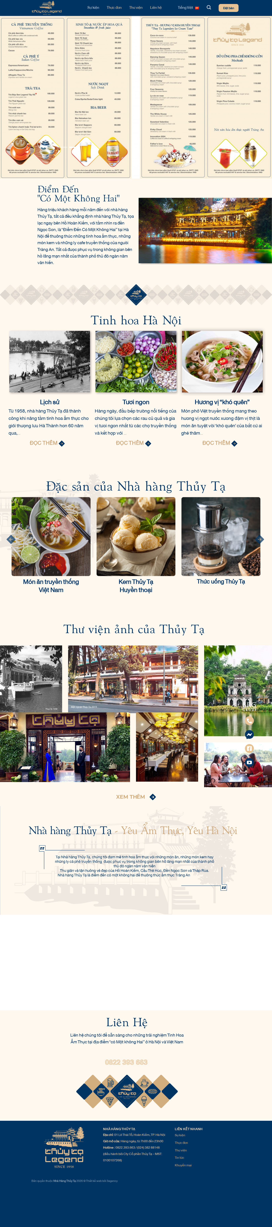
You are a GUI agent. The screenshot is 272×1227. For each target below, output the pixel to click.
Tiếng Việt (185, 8)
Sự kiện (93, 8)
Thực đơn (114, 8)
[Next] (258, 112)
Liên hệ (156, 8)
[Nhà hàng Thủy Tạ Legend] (55, 8)
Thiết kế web (94, 1221)
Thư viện (136, 8)
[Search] (209, 7)
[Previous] (24, 112)
